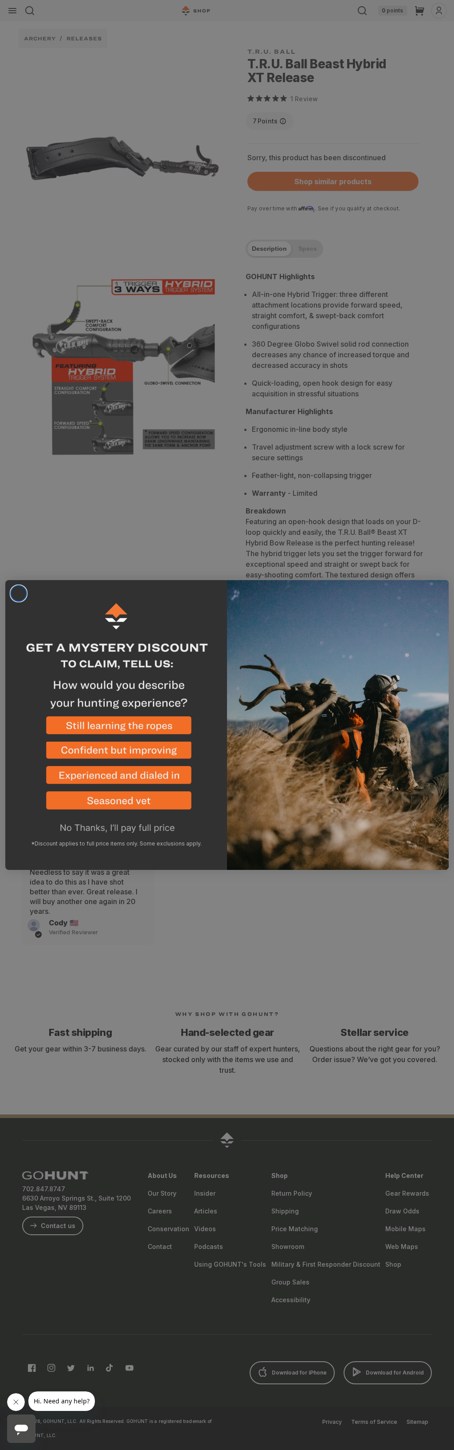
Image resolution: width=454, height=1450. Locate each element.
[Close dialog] (19, 593)
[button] (116, 729)
